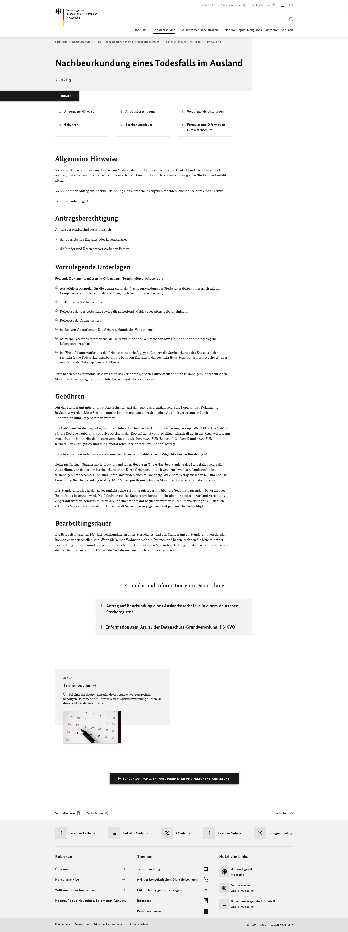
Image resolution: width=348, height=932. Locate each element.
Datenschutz (62, 924)
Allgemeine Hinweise (79, 111)
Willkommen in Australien (200, 30)
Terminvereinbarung (69, 201)
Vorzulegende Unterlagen (205, 111)
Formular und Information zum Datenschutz (206, 127)
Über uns (140, 30)
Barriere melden (139, 924)
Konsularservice (164, 31)
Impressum (82, 924)
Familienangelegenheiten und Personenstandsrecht (127, 41)
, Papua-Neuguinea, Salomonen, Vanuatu (259, 30)
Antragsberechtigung (140, 111)
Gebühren (71, 125)
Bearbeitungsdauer (138, 125)
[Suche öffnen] (290, 16)
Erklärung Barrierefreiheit (109, 924)
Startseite (61, 41)
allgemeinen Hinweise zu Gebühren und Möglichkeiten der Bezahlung (153, 454)
